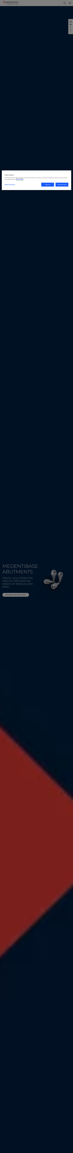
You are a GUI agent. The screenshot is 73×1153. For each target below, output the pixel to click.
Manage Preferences (10, 184)
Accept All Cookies (62, 184)
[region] (36, 180)
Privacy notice (19, 179)
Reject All (47, 184)
